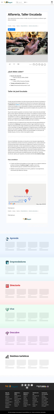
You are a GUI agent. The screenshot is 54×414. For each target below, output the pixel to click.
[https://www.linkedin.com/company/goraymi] (27, 387)
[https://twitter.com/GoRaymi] (25, 385)
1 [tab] (25, 61)
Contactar (12, 29)
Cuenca (18, 104)
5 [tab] (28, 61)
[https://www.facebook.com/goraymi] (22, 385)
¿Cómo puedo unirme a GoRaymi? (8, 406)
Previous (7, 47)
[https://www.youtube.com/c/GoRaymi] (31, 385)
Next (46, 47)
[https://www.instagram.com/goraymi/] (28, 385)
